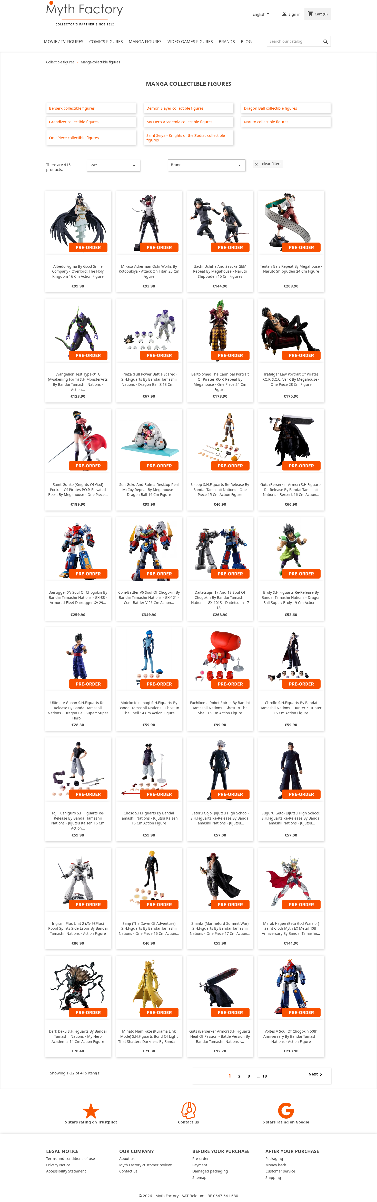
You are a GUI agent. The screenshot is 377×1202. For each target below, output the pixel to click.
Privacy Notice (58, 1164)
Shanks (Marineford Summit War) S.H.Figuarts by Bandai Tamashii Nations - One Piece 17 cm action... (220, 928)
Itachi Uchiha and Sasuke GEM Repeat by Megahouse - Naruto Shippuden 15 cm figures (220, 271)
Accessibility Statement (66, 1171)
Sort (113, 165)
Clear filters (267, 163)
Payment (199, 1164)
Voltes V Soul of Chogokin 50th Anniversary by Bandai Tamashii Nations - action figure (291, 1036)
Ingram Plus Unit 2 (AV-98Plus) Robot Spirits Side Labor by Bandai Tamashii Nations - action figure (78, 928)
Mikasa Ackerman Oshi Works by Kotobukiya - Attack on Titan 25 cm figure (149, 271)
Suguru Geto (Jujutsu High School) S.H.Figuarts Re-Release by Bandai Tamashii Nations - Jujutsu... (291, 818)
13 (264, 1076)
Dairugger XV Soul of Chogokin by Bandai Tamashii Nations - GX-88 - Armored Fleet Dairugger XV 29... (77, 597)
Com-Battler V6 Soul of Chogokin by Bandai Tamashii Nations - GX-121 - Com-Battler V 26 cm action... (149, 597)
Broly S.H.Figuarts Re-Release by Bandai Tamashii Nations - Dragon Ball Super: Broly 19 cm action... (291, 597)
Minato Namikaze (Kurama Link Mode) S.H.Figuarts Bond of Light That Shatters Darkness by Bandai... (149, 1036)
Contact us (128, 1171)
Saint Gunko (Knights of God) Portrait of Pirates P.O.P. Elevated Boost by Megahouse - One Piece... (78, 489)
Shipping (273, 1177)
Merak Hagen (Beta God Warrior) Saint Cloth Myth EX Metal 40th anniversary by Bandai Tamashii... (291, 928)
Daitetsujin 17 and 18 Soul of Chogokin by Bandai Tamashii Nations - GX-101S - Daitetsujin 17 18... (220, 600)
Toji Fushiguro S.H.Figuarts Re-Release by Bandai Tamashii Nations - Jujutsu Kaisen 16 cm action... (77, 821)
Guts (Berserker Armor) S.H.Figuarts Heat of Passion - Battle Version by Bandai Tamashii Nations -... (220, 1036)
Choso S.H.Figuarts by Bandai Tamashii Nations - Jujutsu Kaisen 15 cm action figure (149, 818)
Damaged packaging (210, 1171)
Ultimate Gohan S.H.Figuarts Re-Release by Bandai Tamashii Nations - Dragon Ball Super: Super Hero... (78, 710)
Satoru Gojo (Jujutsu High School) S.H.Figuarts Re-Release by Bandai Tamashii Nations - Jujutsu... (220, 818)
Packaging (274, 1158)
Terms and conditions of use (70, 1158)
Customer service (280, 1171)
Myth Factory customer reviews (146, 1164)
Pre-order (200, 1158)
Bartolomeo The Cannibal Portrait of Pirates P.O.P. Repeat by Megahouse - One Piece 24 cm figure (220, 382)
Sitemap (199, 1177)
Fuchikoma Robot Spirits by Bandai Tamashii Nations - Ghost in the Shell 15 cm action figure (220, 707)
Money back (275, 1164)
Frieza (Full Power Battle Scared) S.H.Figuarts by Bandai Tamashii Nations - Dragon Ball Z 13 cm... (149, 379)
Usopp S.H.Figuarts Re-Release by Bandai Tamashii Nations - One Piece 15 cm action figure (220, 489)
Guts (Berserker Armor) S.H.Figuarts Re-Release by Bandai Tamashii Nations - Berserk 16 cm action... (291, 489)
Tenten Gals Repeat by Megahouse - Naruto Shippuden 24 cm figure (291, 269)
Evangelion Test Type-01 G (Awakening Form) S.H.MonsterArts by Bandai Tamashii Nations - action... (78, 382)
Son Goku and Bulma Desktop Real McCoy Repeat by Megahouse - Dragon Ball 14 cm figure (149, 489)
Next (316, 1074)
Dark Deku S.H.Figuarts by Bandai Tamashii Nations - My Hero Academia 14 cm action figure (78, 1036)
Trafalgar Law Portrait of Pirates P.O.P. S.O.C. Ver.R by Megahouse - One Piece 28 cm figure (291, 379)
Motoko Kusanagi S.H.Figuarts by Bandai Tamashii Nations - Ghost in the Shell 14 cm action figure (148, 707)
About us (127, 1158)
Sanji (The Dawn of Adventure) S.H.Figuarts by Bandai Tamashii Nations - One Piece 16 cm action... (149, 928)
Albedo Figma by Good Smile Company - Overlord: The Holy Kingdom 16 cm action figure (78, 271)
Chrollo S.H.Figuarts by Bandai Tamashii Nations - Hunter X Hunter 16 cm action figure (291, 707)
